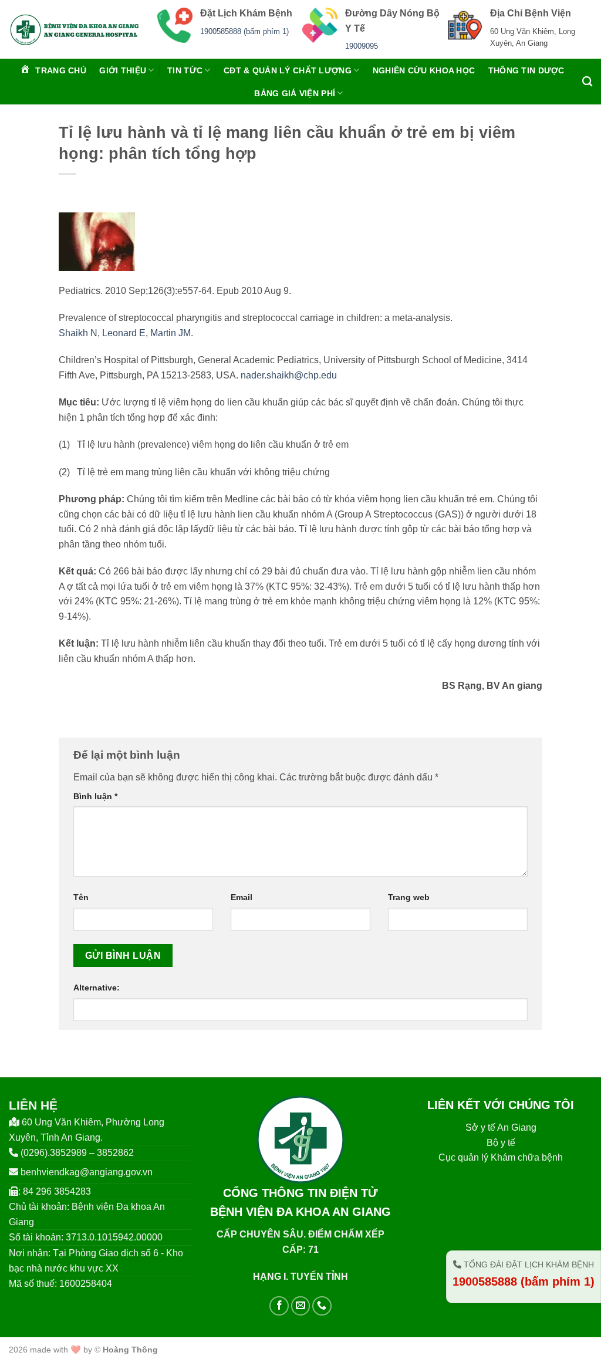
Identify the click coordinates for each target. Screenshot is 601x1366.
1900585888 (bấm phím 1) (244, 31)
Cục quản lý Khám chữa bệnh (500, 1157)
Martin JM (170, 333)
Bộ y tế (501, 1143)
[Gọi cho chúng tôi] (322, 1306)
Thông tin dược (526, 70)
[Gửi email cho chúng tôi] (300, 1306)
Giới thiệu (122, 70)
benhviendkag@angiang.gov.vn (87, 1172)
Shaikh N (78, 333)
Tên (81, 897)
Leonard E (124, 333)
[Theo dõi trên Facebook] (279, 1306)
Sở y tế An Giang (500, 1127)
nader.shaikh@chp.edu (289, 375)
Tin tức (184, 70)
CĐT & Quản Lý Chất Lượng (288, 70)
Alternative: (96, 987)
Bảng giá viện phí (294, 93)
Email (241, 897)
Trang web (409, 897)
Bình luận (95, 796)
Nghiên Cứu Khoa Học (424, 70)
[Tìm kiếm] (587, 82)
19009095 (361, 46)
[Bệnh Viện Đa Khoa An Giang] (74, 29)
